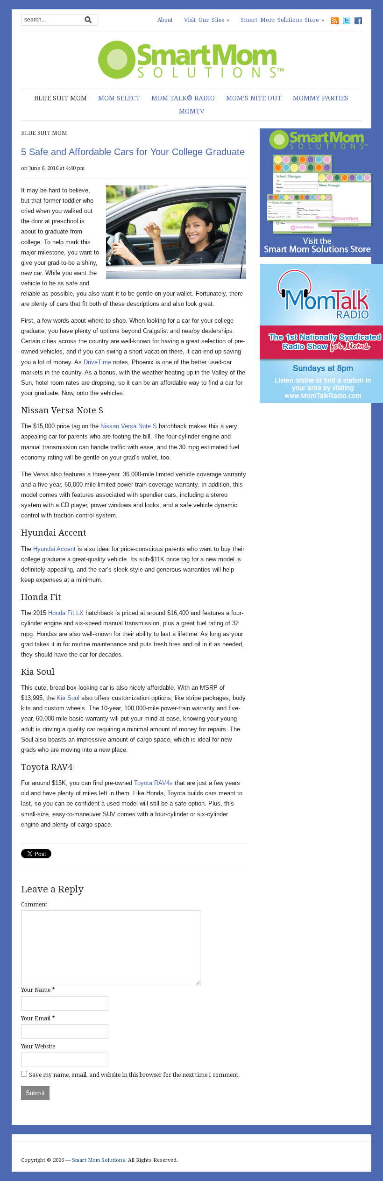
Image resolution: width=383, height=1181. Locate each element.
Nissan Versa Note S (128, 426)
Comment (34, 904)
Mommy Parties (320, 98)
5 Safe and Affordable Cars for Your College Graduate (133, 152)
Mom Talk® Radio (183, 98)
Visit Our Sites (206, 20)
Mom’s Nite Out (254, 98)
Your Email (35, 1018)
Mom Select (119, 98)
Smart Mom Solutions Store (282, 20)
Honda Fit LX (66, 612)
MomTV (191, 111)
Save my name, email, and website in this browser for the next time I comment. (134, 1075)
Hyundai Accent (54, 548)
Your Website (38, 1046)
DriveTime (97, 362)
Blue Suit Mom (60, 98)
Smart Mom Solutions (98, 1160)
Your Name (35, 990)
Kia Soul (68, 697)
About (165, 20)
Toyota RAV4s (153, 782)
